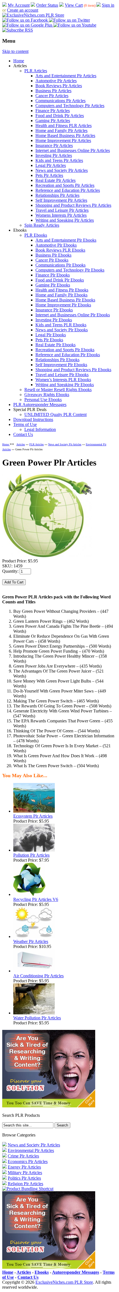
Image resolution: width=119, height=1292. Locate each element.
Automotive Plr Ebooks (56, 245)
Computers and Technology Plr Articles (69, 105)
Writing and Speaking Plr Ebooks (64, 384)
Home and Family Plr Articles (61, 130)
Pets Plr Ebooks (49, 339)
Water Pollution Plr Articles (37, 1017)
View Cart (74, 5)
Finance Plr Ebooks (52, 275)
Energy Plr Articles (24, 1167)
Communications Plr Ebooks (60, 265)
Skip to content (15, 51)
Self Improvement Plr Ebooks (61, 364)
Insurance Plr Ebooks (54, 310)
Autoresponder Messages (75, 1272)
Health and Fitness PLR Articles (63, 125)
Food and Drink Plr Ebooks (59, 280)
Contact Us (23, 434)
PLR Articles (35, 70)
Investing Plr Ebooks (53, 319)
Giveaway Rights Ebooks (46, 394)
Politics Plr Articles (24, 1178)
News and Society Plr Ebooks (61, 329)
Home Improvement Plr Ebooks (63, 305)
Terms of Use (25, 424)
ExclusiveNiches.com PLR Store (64, 1282)
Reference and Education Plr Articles (67, 190)
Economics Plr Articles (28, 1161)
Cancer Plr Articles (51, 95)
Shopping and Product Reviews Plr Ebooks (73, 369)
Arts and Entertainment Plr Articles (65, 75)
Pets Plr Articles (49, 175)
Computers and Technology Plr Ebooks (69, 270)
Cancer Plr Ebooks (51, 260)
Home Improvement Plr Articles (63, 140)
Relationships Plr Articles (57, 195)
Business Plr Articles (53, 90)
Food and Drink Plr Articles (59, 115)
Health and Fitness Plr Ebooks (61, 290)
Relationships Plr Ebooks (57, 359)
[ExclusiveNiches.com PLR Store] (33, 15)
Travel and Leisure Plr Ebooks (62, 374)
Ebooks (42, 1272)
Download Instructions (33, 419)
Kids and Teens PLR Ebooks (60, 324)
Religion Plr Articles (25, 1183)
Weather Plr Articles (30, 941)
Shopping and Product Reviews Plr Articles (73, 205)
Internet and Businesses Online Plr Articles (72, 150)
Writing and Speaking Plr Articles (64, 220)
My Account (19, 5)
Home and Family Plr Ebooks (61, 295)
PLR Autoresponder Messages (39, 404)
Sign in (108, 5)
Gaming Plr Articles (52, 120)
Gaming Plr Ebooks (52, 285)
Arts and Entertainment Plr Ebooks (65, 240)
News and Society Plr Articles (61, 170)
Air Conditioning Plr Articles (38, 975)
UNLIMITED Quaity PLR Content (55, 414)
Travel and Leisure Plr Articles (62, 210)
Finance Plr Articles (52, 110)
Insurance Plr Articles (54, 145)
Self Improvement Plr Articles (61, 200)
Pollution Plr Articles (31, 855)
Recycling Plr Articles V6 (35, 899)
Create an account (22, 10)
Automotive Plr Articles (56, 80)
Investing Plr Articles (53, 155)
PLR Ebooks (35, 235)
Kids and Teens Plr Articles (59, 160)
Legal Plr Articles (50, 165)
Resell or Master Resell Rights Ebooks (58, 389)
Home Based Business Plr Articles (65, 135)
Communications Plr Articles (60, 100)
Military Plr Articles (25, 1172)
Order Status (47, 5)
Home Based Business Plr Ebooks (65, 300)
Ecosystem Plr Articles (33, 816)
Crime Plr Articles (23, 1156)
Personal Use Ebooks (43, 399)
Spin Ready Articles (41, 225)
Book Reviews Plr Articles (58, 85)
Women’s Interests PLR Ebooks (63, 379)
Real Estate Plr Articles (55, 180)
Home (18, 60)
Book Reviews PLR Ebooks (60, 250)
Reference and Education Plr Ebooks (67, 354)
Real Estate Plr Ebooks (55, 344)
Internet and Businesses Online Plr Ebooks (72, 314)
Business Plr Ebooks (53, 255)
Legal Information (40, 429)
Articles (20, 444)
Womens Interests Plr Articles (61, 215)
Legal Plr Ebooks (50, 334)
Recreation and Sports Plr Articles (64, 185)
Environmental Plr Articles (31, 1150)
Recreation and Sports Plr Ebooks (64, 349)
